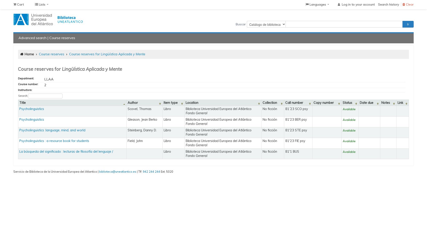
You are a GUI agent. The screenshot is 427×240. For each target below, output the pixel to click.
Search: (23, 95)
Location (192, 103)
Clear (409, 4)
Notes (385, 103)
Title (22, 103)
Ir (408, 24)
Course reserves (62, 38)
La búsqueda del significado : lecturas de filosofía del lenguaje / (66, 152)
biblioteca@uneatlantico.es (117, 171)
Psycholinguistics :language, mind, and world (52, 130)
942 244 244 (151, 171)
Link (400, 103)
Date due (366, 103)
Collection (270, 103)
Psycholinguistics (31, 109)
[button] (18, 4)
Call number (294, 103)
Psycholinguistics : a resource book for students (54, 141)
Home (29, 54)
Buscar (241, 24)
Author (133, 103)
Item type (171, 103)
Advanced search (32, 38)
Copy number (324, 103)
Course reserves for (107, 54)
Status (347, 103)
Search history (388, 4)
